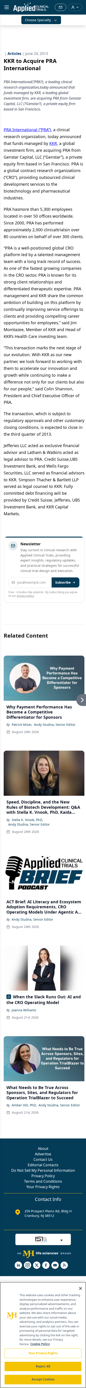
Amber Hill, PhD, (24, 1105)
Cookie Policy (40, 1344)
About (43, 1148)
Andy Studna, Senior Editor (54, 724)
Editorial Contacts (43, 1164)
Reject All (43, 1366)
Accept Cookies (43, 1379)
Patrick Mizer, (22, 724)
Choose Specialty (38, 20)
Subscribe (63, 582)
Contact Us (43, 1159)
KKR (53, 143)
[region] (43, 1335)
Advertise (43, 1153)
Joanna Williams (24, 1010)
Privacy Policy (43, 1175)
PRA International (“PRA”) (27, 129)
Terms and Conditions (43, 1181)
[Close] (80, 1288)
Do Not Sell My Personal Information (43, 1170)
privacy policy (25, 596)
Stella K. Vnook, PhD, (27, 820)
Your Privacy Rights (43, 1186)
